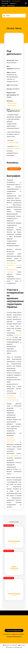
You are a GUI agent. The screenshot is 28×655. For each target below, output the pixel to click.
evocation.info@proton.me (14, 636)
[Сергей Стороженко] (14, 555)
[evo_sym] (14, 620)
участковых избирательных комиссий (11, 440)
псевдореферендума (13, 142)
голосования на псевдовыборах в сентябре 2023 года (14, 398)
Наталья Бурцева (14, 594)
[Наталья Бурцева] (14, 582)
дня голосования (12, 455)
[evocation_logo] (8, 10)
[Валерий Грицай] (14, 530)
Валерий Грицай (14, 541)
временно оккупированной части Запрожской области (14, 196)
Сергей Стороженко (14, 567)
